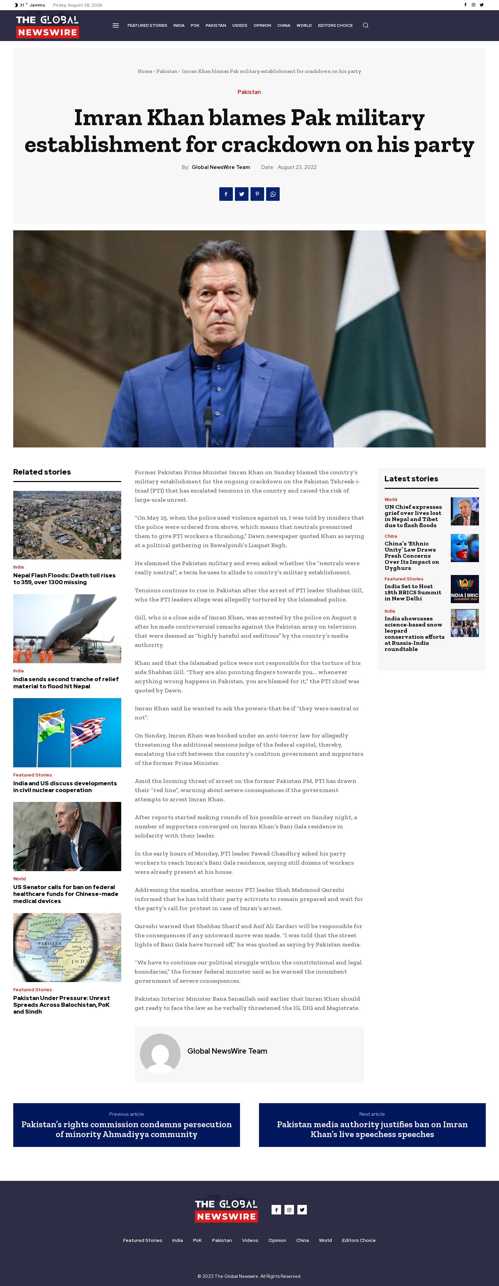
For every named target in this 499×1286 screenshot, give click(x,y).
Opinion (277, 1240)
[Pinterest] (257, 194)
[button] (366, 25)
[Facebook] (465, 5)
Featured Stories (32, 775)
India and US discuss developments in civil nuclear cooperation (65, 787)
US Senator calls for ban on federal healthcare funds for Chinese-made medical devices (65, 894)
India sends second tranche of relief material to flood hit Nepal (66, 682)
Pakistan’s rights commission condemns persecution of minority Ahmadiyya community (126, 1129)
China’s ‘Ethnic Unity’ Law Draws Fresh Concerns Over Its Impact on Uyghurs (412, 556)
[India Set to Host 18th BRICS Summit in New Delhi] (465, 589)
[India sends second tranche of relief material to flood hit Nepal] (67, 629)
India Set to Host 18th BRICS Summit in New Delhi (413, 592)
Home (145, 71)
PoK (197, 1240)
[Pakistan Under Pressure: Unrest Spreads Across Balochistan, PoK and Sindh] (67, 947)
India (18, 567)
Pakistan (167, 71)
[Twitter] (482, 5)
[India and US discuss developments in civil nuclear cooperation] (67, 732)
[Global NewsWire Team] (160, 1054)
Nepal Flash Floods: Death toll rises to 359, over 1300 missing (64, 579)
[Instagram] (473, 5)
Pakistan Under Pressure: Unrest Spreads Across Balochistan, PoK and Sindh (61, 1005)
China (391, 536)
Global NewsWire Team (221, 167)
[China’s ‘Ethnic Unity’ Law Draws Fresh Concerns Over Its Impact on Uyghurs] (465, 548)
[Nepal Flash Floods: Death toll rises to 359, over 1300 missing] (67, 525)
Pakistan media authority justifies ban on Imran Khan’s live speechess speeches (372, 1129)
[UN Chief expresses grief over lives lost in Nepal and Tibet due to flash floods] (465, 511)
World (19, 879)
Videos (250, 1240)
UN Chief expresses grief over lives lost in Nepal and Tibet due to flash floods (413, 516)
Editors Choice (359, 1240)
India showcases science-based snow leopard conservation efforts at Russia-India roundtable (415, 634)
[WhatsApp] (273, 194)
